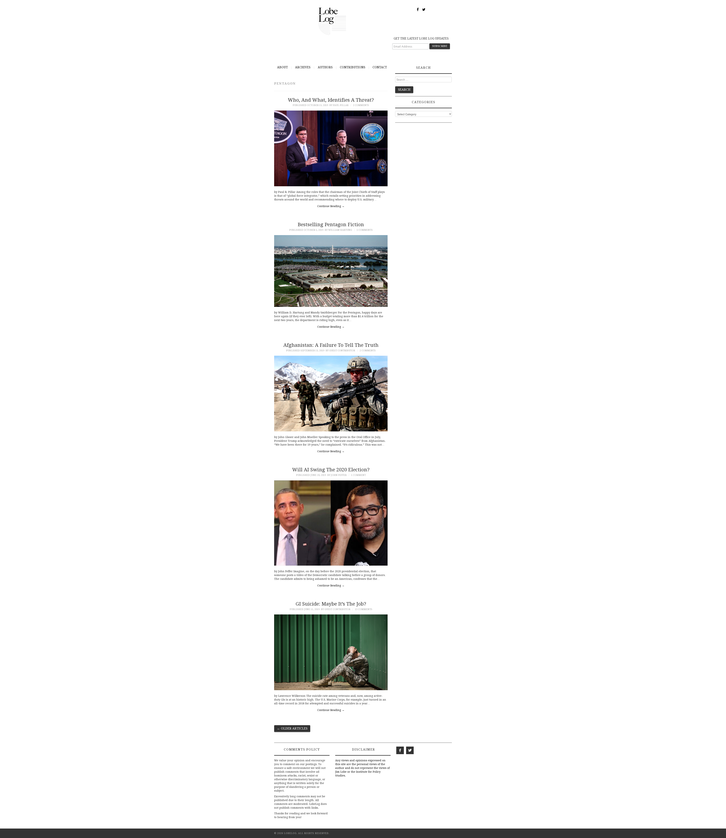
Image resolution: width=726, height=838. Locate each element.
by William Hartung (338, 229)
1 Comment (358, 475)
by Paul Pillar (338, 105)
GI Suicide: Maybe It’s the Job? (331, 604)
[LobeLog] (332, 21)
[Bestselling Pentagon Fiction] (331, 271)
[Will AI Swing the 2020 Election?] (331, 523)
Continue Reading (330, 206)
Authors (325, 67)
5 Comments (365, 229)
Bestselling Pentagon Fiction (331, 224)
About (282, 67)
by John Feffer (337, 475)
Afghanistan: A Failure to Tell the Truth (331, 345)
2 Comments (361, 105)
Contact (380, 67)
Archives (303, 67)
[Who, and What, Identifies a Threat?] (331, 148)
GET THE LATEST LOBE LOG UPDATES (421, 38)
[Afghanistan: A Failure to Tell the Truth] (331, 393)
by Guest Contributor (340, 350)
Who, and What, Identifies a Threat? (331, 100)
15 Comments (363, 609)
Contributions (352, 67)
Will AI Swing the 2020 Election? (331, 469)
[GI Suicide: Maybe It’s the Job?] (331, 652)
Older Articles (292, 728)
